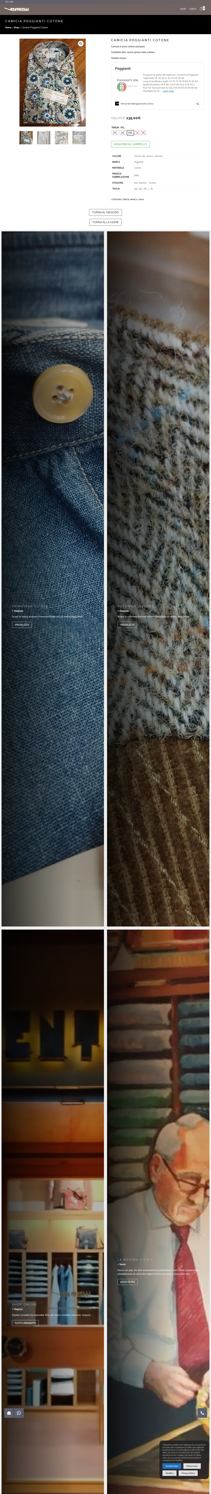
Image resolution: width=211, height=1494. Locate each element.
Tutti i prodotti (25, 1323)
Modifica (169, 1473)
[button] (81, 43)
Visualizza (22, 624)
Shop (183, 9)
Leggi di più (127, 1281)
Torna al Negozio (105, 212)
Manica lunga (137, 199)
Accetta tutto (172, 1466)
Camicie (125, 199)
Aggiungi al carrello (130, 144)
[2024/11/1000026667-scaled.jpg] (202, 1417)
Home (8, 27)
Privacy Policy (188, 1473)
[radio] (115, 132)
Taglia (115, 127)
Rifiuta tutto (192, 1466)
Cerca (192, 9)
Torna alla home (105, 222)
